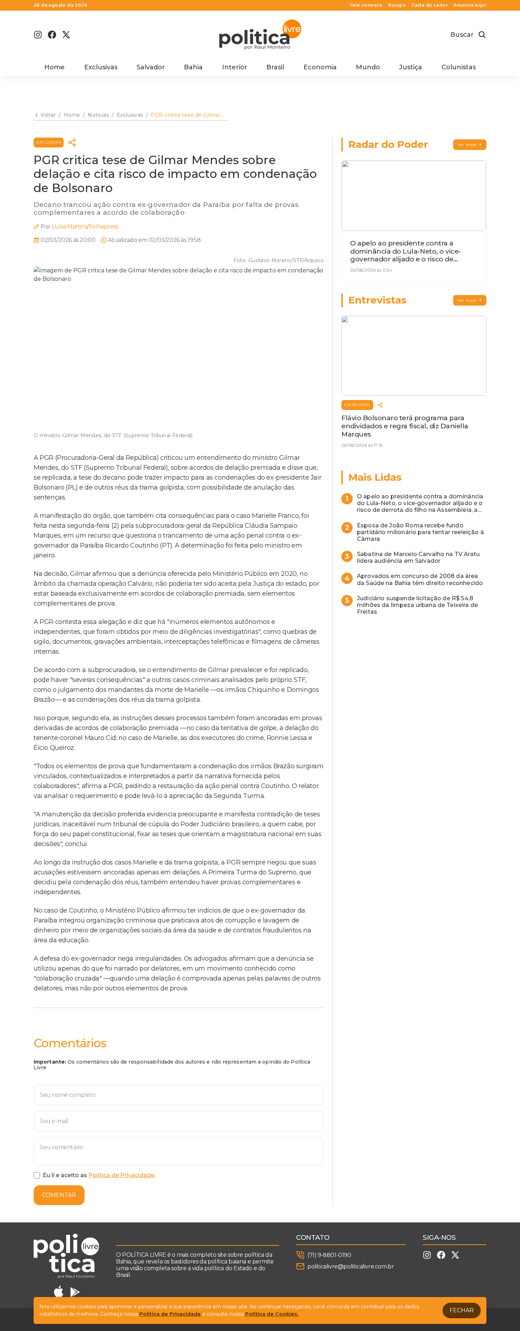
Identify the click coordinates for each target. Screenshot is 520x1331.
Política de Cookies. (272, 1314)
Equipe (397, 5)
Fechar (462, 1310)
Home (54, 67)
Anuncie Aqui (469, 5)
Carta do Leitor (429, 5)
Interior (234, 67)
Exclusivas (100, 67)
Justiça (410, 67)
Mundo (368, 67)
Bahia (193, 67)
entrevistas (357, 405)
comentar (59, 1195)
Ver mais (466, 144)
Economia (320, 67)
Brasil (275, 67)
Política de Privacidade (121, 1175)
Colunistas (458, 67)
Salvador (151, 67)
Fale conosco (366, 5)
